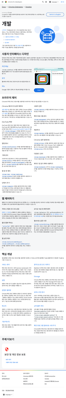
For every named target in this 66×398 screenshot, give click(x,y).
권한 (3, 280)
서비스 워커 (6, 265)
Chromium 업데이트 (28, 376)
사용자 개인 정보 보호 (12, 362)
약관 (3, 390)
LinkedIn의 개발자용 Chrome (52, 381)
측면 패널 (5, 66)
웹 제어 (7, 43)
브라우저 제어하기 (10, 40)
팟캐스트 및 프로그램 (28, 384)
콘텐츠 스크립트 (6, 212)
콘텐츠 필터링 (6, 290)
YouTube (47, 378)
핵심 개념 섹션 (19, 45)
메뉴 (3, 86)
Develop (28, 7)
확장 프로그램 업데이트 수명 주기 (45, 326)
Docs (4, 7)
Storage (37, 277)
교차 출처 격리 (38, 306)
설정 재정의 (5, 109)
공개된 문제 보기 (6, 378)
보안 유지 (8, 359)
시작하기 (4, 30)
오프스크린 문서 (39, 292)
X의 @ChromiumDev (50, 376)
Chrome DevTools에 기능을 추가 (21, 129)
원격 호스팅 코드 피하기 (42, 265)
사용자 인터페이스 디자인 (12, 37)
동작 (3, 78)
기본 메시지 (6, 322)
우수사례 (25, 378)
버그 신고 (4, 376)
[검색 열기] (43, 2)
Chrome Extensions (15, 7)
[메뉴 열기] (2, 2)
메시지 (4, 306)
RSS (46, 384)
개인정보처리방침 (10, 390)
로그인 (62, 2)
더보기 (39, 90)
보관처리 (25, 381)
